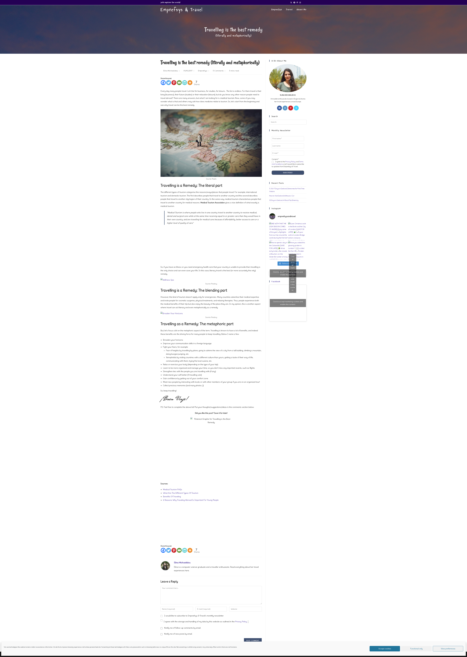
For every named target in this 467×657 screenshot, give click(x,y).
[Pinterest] (173, 82)
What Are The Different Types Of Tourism (180, 493)
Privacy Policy (241, 621)
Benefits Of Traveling (172, 496)
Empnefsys (202, 71)
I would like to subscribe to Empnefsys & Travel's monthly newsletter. (194, 615)
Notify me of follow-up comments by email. (182, 628)
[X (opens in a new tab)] (291, 2)
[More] (190, 82)
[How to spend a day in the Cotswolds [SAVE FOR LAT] (278, 250)
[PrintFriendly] (184, 82)
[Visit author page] (165, 565)
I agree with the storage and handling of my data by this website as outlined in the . (206, 621)
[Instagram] (285, 108)
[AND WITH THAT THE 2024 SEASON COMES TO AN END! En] (278, 231)
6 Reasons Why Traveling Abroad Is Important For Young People (191, 500)
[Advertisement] (211, 245)
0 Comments (218, 71)
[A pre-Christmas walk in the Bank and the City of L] (297, 231)
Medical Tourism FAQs (172, 489)
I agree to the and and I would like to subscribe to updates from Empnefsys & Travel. (288, 164)
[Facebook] (163, 82)
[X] (296, 108)
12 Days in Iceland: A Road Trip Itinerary (283, 200)
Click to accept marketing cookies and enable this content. (288, 273)
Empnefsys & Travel (182, 9)
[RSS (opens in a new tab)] (303, 2)
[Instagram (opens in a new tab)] (300, 2)
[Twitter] (168, 82)
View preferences (448, 649)
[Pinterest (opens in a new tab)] (297, 2)
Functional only (416, 649)
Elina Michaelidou (170, 71)
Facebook (275, 281)
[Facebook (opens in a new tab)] (294, 2)
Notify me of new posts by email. (178, 634)
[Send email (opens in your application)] (305, 2)
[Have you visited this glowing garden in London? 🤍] (297, 250)
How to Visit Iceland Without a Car (281, 196)
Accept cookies (384, 649)
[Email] (179, 82)
